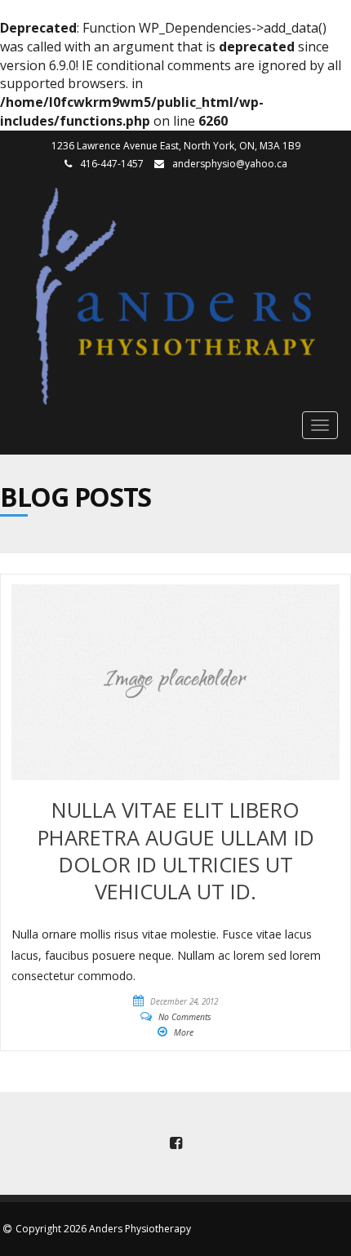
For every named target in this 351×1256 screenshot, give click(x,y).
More (183, 1032)
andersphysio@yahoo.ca (229, 164)
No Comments (184, 1017)
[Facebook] (175, 1143)
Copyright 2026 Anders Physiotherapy (103, 1229)
